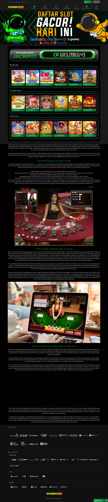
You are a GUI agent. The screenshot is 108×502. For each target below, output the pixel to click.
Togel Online (87, 8)
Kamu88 (50, 498)
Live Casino (56, 8)
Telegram (19, 2)
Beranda (34, 8)
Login (96, 1)
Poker (96, 8)
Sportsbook (67, 8)
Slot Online (45, 8)
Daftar (88, 1)
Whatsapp (12, 2)
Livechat (26, 2)
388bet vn (35, 164)
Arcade (76, 8)
